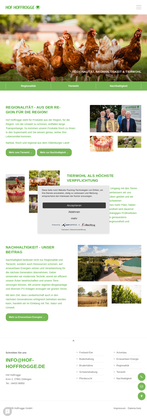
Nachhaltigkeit (118, 86)
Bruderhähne (86, 365)
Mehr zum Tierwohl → (20, 152)
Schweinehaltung (88, 372)
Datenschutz (134, 408)
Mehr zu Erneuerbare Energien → (27, 317)
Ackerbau (121, 352)
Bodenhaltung (86, 359)
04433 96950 (18, 383)
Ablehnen (74, 211)
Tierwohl (73, 86)
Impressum (120, 408)
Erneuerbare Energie (127, 359)
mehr (74, 218)
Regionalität (28, 86)
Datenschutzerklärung (78, 229)
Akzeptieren (74, 205)
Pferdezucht (85, 378)
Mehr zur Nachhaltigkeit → (54, 152)
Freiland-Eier (86, 352)
